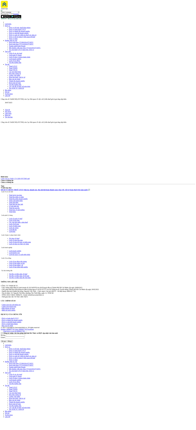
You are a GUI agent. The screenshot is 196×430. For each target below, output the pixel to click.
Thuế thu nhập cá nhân (16, 197)
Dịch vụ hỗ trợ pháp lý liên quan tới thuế (22, 37)
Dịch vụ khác (13, 39)
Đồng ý (10, 341)
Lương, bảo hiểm (14, 75)
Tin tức (7, 64)
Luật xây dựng (13, 228)
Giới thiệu (8, 24)
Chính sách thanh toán (9, 306)
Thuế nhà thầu (13, 202)
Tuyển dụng (9, 94)
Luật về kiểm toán (15, 226)
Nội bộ (7, 92)
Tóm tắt (7, 110)
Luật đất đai (13, 230)
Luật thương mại (14, 253)
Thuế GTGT (13, 66)
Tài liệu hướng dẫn (15, 62)
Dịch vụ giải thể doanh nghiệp (18, 33)
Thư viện (8, 51)
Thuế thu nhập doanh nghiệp (18, 199)
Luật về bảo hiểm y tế (16, 265)
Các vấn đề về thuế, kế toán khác (19, 86)
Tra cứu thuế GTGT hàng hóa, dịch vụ (21, 50)
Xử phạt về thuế (14, 238)
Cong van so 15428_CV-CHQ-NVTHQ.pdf (15, 178)
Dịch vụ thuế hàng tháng (10, 324)
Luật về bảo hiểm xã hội (17, 263)
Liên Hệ (7, 96)
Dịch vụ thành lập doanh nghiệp (19, 31)
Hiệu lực (8, 115)
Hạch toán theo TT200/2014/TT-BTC (21, 42)
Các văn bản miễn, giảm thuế (18, 222)
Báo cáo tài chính (14, 79)
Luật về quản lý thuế (15, 218)
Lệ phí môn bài (14, 206)
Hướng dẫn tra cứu (11, 40)
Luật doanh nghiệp (15, 59)
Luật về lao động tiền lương (18, 261)
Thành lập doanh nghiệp (17, 81)
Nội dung (8, 111)
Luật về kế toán (14, 224)
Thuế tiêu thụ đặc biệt (16, 204)
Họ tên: (3, 335)
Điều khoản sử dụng (8, 308)
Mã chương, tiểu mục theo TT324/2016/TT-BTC (25, 48)
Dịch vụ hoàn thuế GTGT (17, 29)
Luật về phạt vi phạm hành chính (19, 57)
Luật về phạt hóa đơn (16, 240)
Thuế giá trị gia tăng (15, 195)
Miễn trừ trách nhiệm (8, 310)
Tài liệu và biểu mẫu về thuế (18, 274)
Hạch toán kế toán (15, 83)
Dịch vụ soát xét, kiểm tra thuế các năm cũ (22, 35)
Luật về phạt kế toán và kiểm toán (20, 242)
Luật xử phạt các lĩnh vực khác (19, 244)
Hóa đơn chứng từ (15, 73)
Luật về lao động (14, 61)
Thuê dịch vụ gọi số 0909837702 (15, 331)
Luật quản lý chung (15, 55)
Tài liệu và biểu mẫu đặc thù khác (20, 278)
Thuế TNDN (13, 68)
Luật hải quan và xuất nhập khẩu (19, 254)
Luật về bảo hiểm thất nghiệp (18, 267)
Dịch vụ (7, 26)
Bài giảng (8, 90)
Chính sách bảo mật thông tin (11, 305)
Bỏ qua (4, 341)
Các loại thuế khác (15, 72)
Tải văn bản (9, 117)
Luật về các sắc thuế (15, 53)
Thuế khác (12, 212)
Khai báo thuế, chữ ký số (17, 77)
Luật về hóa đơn (14, 220)
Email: (3, 337)
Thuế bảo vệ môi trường (17, 210)
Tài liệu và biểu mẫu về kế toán (19, 276)
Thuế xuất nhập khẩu (16, 201)
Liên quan (8, 113)
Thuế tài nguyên (14, 208)
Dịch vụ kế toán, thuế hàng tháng (19, 27)
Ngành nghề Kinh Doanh (17, 46)
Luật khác (12, 231)
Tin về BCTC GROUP (16, 88)
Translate (16, 14)
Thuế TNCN (13, 70)
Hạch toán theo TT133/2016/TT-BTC (21, 44)
